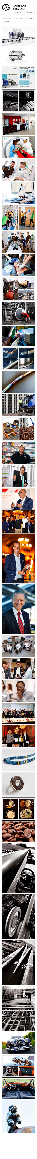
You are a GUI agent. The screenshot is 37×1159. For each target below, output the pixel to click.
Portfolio (6, 18)
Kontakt (6, 22)
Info (32, 18)
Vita (26, 18)
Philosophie (17, 18)
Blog (14, 22)
